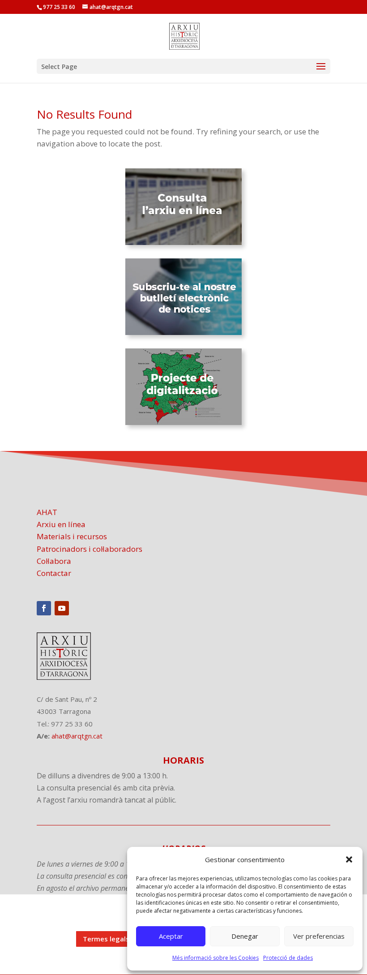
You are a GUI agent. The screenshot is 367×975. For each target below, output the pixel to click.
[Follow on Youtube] (62, 608)
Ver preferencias (319, 936)
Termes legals (106, 938)
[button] (349, 859)
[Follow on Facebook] (44, 608)
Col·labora (54, 561)
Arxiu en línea (61, 524)
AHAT (47, 512)
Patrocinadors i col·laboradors (89, 549)
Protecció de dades (288, 958)
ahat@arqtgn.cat (76, 735)
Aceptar (171, 936)
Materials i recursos (72, 536)
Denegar (244, 936)
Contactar (54, 573)
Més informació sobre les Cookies (215, 958)
